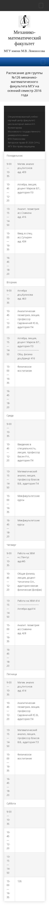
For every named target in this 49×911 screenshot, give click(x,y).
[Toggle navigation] (41, 5)
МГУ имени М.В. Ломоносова (24, 51)
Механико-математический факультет (24, 38)
